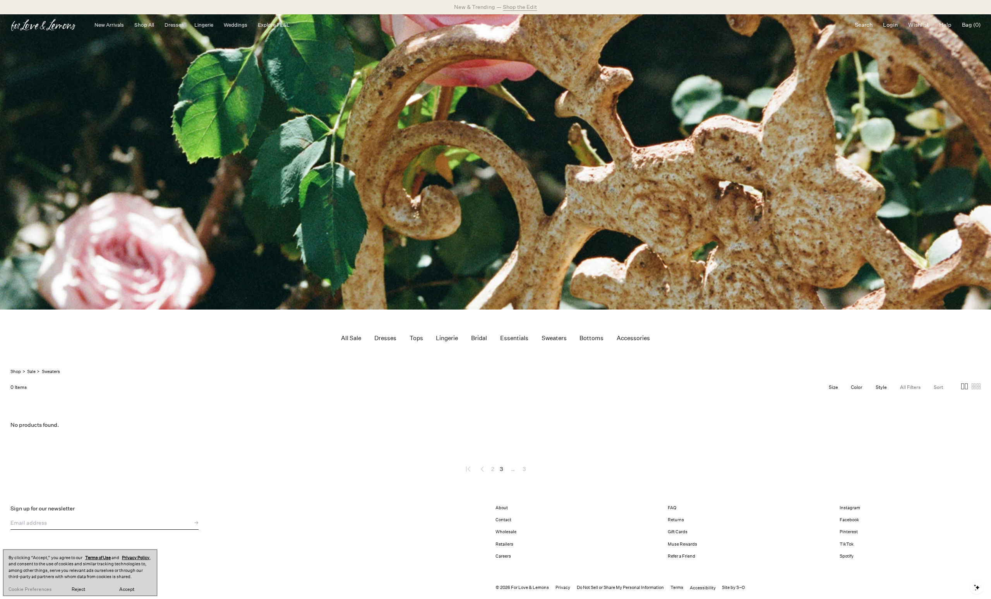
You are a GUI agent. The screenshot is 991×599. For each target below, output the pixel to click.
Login (890, 24)
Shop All (144, 25)
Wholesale (506, 532)
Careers (503, 556)
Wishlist (918, 24)
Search (864, 24)
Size (833, 387)
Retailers (504, 544)
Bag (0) (971, 24)
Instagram (850, 508)
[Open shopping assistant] (976, 587)
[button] (964, 387)
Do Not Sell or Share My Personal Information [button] (620, 587)
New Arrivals (109, 25)
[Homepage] (47, 25)
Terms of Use (98, 558)
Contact (503, 520)
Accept (126, 589)
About (502, 508)
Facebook (849, 520)
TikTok (847, 544)
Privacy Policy (135, 558)
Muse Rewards (682, 544)
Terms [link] (676, 587)
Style (881, 387)
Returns (676, 520)
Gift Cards (678, 532)
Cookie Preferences (30, 589)
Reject (78, 589)
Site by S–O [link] (733, 587)
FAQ (672, 508)
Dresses (174, 25)
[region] (80, 572)
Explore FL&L (274, 25)
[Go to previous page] (482, 469)
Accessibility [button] (703, 588)
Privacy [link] (563, 587)
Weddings (235, 25)
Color (856, 387)
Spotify (847, 556)
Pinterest (849, 532)
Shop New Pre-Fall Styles (521, 6)
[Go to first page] (469, 469)
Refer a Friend (681, 556)
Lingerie (203, 25)
